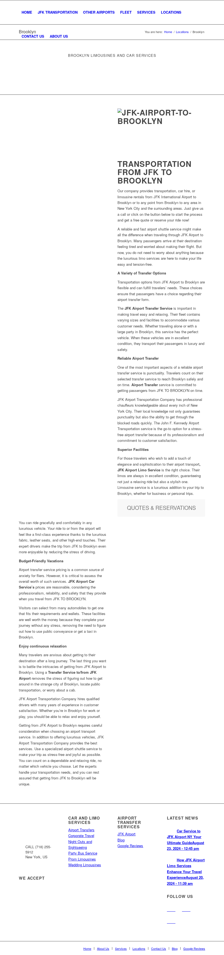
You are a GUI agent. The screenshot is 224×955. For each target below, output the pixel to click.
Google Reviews (130, 845)
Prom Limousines (82, 859)
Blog (121, 839)
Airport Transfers (81, 829)
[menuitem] (27, 12)
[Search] (75, 36)
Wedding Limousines (84, 864)
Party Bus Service (82, 853)
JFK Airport (126, 833)
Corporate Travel (81, 835)
